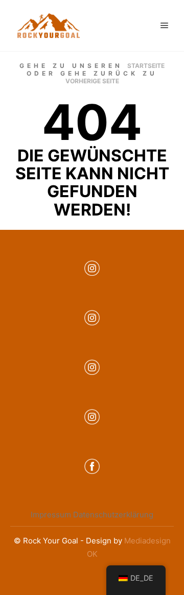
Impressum (51, 514)
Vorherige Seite (92, 81)
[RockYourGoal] (48, 25)
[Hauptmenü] (164, 25)
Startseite (146, 65)
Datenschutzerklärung (113, 514)
